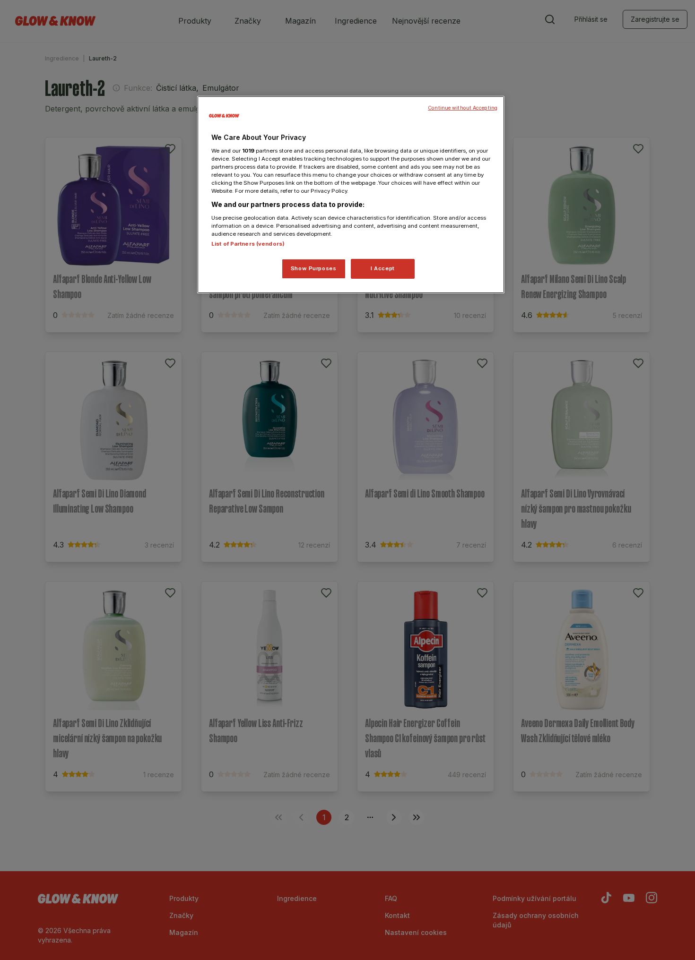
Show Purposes (313, 268)
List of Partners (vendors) (248, 243)
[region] (350, 194)
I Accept (383, 268)
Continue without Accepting (462, 108)
